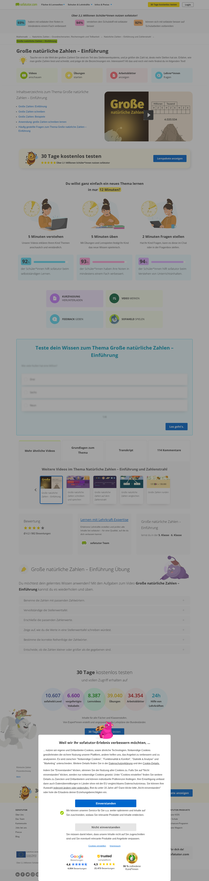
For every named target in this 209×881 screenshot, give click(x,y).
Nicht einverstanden (105, 827)
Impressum (115, 846)
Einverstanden (106, 803)
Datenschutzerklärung (121, 763)
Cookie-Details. (151, 763)
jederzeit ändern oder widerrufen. (71, 788)
